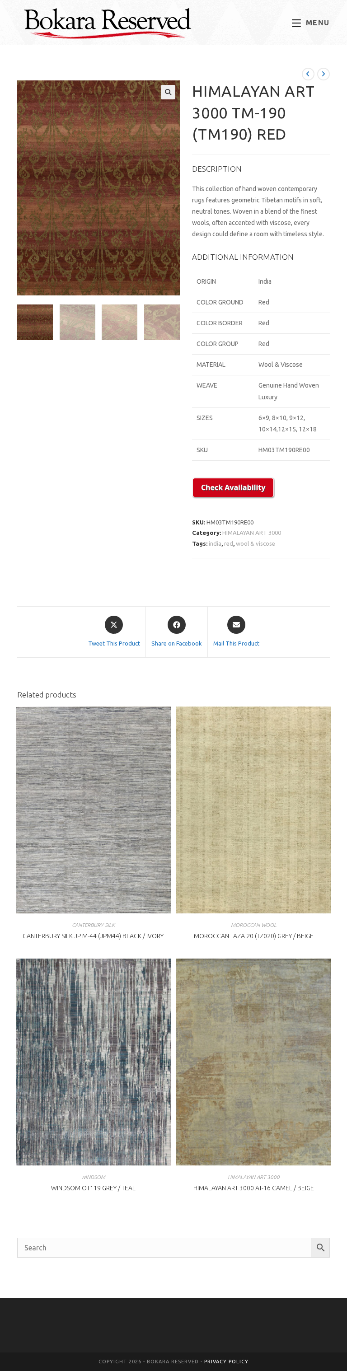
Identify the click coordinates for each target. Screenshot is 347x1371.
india (215, 543)
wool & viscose (255, 543)
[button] (168, 92)
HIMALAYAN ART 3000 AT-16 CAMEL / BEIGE (253, 1188)
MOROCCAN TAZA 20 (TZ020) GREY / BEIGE (254, 936)
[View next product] (323, 74)
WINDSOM (93, 1177)
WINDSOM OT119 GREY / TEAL (93, 1188)
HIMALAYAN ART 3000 (251, 532)
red (228, 543)
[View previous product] (308, 74)
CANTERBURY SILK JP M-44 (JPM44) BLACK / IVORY (93, 936)
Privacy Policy (226, 1361)
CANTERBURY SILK (93, 925)
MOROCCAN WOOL (254, 925)
